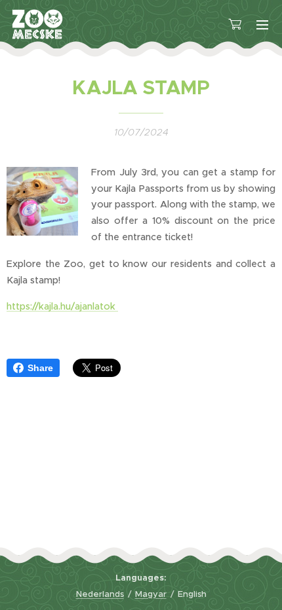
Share (40, 368)
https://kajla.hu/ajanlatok (62, 306)
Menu (262, 24)
